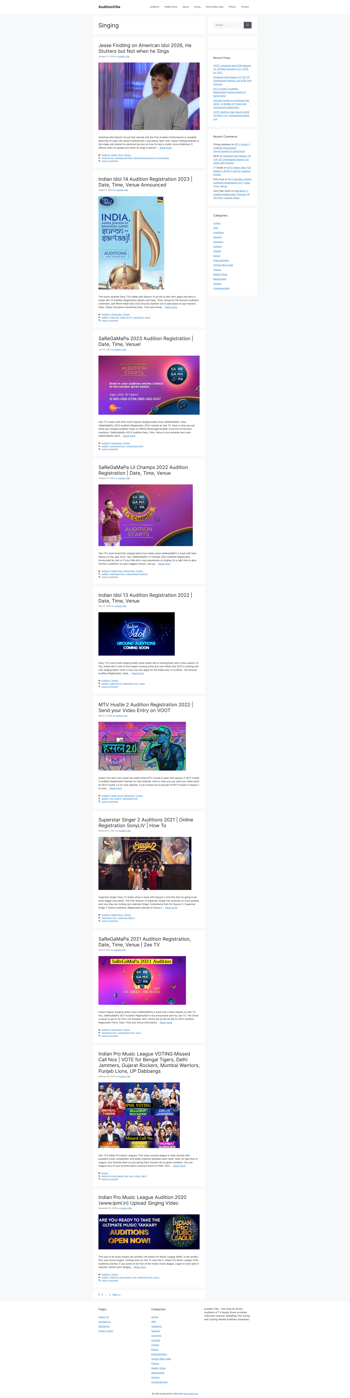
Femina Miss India (214, 6)
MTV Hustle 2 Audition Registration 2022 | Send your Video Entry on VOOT (145, 707)
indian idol (114, 317)
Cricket (217, 251)
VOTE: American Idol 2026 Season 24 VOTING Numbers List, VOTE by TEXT (232, 69)
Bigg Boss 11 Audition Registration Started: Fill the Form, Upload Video (231, 194)
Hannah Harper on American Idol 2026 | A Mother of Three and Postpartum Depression (231, 104)
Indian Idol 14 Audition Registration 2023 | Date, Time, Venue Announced (145, 182)
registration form (117, 446)
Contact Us (104, 1321)
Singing (127, 155)
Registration (116, 314)
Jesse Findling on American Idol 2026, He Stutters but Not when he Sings (144, 48)
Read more (166, 147)
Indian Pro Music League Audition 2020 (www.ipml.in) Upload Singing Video (142, 1200)
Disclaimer (104, 1326)
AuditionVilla (109, 7)
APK (215, 228)
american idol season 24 (145, 158)
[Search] (248, 25)
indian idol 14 (126, 317)
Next (117, 1294)
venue (147, 317)
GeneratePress (191, 1393)
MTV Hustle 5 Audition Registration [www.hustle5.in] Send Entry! (229, 92)
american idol (108, 158)
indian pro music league (112, 1176)
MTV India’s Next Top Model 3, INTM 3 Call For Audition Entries (232, 171)
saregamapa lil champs (137, 574)
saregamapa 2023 (134, 446)
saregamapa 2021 (126, 1033)
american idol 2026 (123, 158)
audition (105, 317)
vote (131, 1176)
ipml (126, 1176)
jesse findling (163, 158)
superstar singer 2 (126, 918)
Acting (197, 6)
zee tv (138, 1033)
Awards (217, 237)
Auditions (154, 6)
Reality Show (171, 6)
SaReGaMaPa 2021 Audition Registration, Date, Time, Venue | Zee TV (144, 941)
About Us (103, 1317)
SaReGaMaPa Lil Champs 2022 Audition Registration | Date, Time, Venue (143, 470)
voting (137, 1176)
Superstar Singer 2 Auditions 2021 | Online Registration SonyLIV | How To (145, 822)
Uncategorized (221, 288)
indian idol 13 (116, 683)
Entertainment (221, 260)
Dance (186, 6)
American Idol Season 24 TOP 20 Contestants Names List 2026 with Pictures (232, 81)
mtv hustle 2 (115, 798)
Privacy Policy (105, 1331)
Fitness (232, 6)
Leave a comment (110, 161)
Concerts (218, 241)
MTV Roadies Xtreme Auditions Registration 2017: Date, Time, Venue (232, 183)
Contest (245, 6)
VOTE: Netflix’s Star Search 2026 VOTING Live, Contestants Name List (231, 115)
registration (138, 317)
